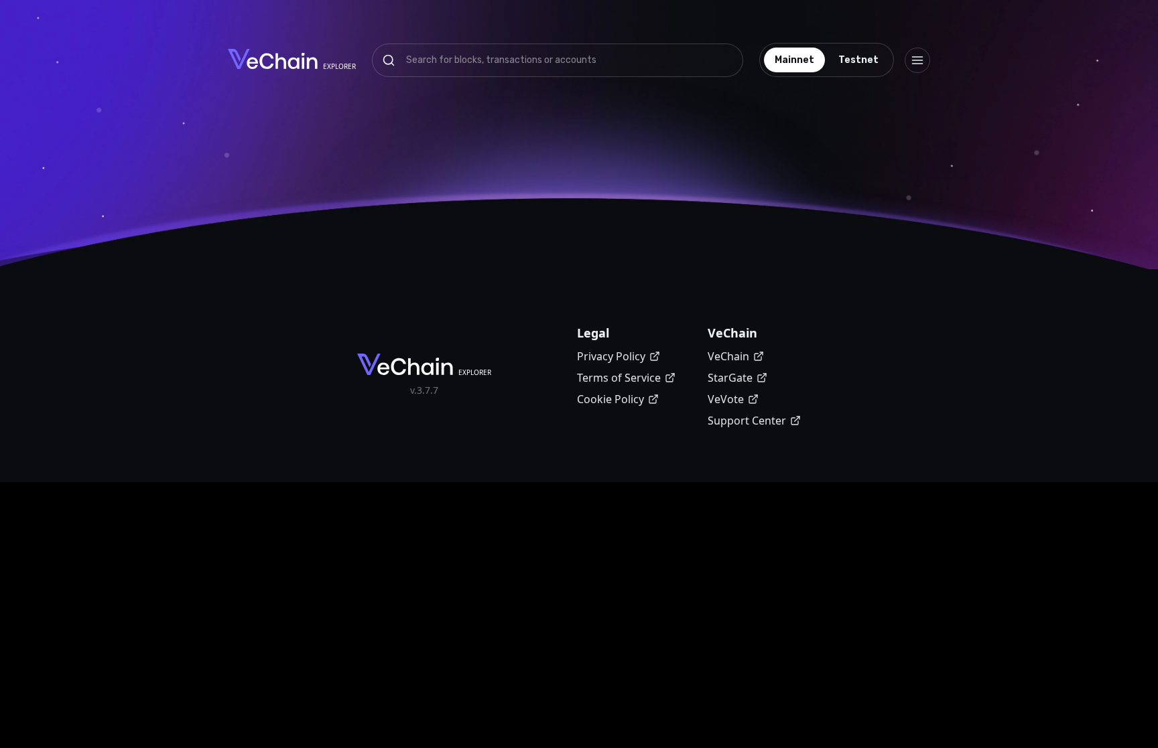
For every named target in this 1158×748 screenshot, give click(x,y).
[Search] (388, 60)
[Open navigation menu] (917, 60)
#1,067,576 (739, 220)
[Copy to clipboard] (587, 139)
